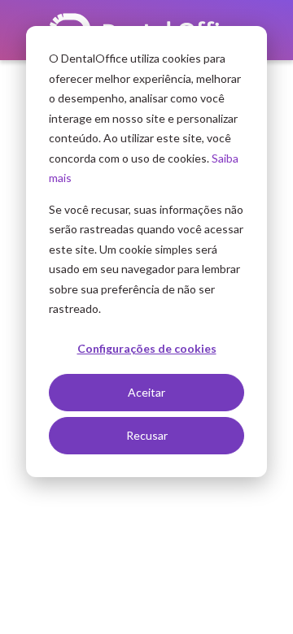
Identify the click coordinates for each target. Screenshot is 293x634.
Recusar (147, 435)
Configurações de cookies (146, 348)
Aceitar (146, 392)
